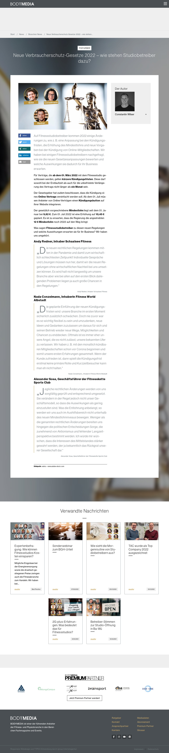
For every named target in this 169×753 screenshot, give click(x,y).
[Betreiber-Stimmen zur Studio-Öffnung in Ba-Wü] (103, 607)
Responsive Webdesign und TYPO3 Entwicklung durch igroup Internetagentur (43, 749)
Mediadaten (143, 718)
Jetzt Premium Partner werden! (84, 698)
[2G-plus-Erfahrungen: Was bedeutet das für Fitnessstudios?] (65, 607)
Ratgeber (116, 718)
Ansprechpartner (120, 726)
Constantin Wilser (124, 114)
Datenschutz (153, 749)
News (21, 34)
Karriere (116, 730)
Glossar (141, 730)
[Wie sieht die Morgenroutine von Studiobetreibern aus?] (103, 531)
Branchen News (35, 34)
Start (12, 34)
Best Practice (36, 589)
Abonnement (143, 722)
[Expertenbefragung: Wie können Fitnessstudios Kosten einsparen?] (27, 531)
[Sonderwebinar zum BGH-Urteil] (65, 531)
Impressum (139, 749)
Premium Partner (145, 726)
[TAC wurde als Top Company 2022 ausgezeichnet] (141, 531)
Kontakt (116, 722)
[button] (24, 136)
